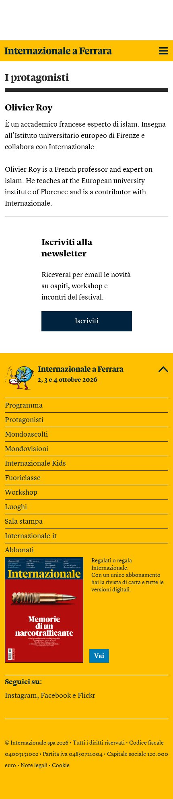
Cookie (61, 765)
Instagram (21, 695)
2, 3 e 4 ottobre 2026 (67, 380)
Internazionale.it (31, 536)
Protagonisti (24, 420)
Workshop (21, 492)
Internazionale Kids (35, 463)
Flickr (86, 695)
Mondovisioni (26, 449)
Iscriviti (87, 321)
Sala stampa (24, 521)
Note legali (34, 765)
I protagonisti (37, 78)
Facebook (56, 695)
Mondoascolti (26, 434)
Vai (99, 656)
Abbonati (19, 550)
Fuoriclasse (23, 478)
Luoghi (16, 507)
